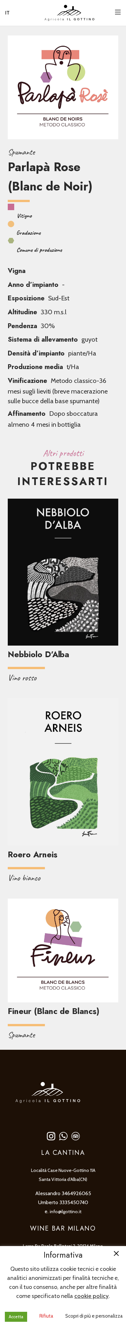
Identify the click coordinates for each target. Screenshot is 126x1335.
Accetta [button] (16, 1316)
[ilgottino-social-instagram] (51, 1136)
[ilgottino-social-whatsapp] (63, 1136)
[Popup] (118, 13)
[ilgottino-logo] (69, 13)
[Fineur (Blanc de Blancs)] (63, 950)
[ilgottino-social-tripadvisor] (75, 1136)
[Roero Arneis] (63, 771)
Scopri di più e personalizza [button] (94, 1316)
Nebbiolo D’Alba (38, 654)
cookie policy (91, 1296)
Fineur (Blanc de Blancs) (54, 1011)
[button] (116, 1254)
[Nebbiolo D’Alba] (63, 572)
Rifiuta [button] (46, 1316)
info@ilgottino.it (65, 1211)
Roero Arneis (33, 854)
